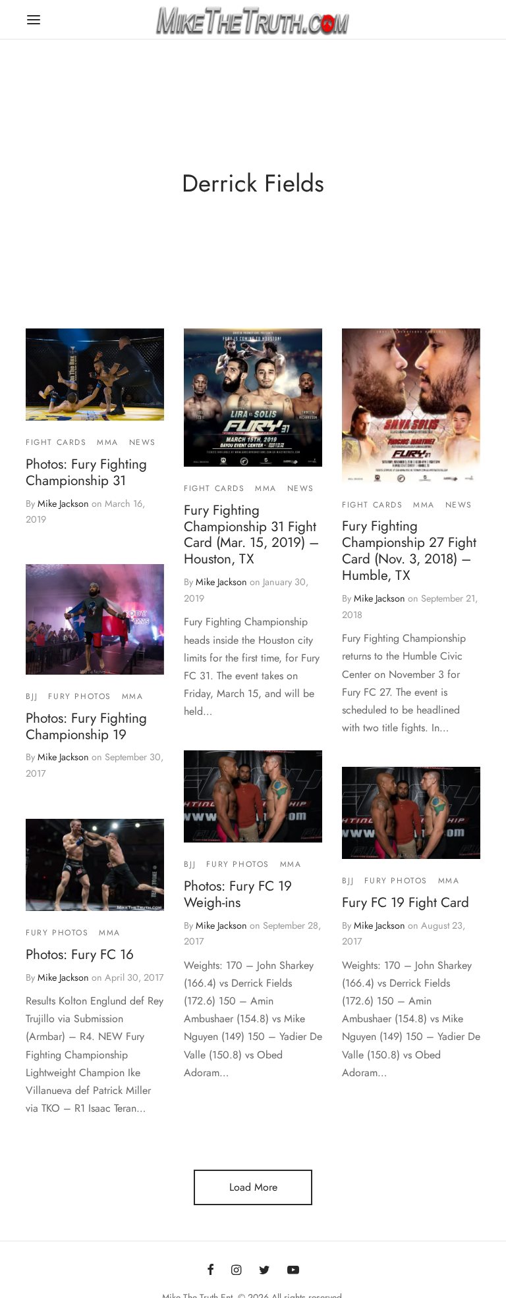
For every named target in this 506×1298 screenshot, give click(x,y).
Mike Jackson (63, 502)
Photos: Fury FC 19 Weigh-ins (238, 894)
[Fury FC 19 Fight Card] (411, 813)
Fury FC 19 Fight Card (405, 902)
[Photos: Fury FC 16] (95, 865)
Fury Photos (79, 696)
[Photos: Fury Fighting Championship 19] (95, 619)
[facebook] (210, 1270)
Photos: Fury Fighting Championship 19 (86, 726)
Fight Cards (56, 442)
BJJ (32, 696)
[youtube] (293, 1270)
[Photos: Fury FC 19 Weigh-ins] (253, 796)
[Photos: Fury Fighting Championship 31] (95, 374)
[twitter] (264, 1270)
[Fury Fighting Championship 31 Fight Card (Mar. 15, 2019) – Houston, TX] (253, 397)
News (142, 442)
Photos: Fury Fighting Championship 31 (86, 472)
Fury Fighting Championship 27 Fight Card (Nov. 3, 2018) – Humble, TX (409, 550)
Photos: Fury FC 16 (80, 954)
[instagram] (236, 1270)
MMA (108, 442)
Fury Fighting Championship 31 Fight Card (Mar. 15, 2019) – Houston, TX (251, 534)
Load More (253, 1187)
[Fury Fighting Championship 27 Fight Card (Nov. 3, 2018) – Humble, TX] (411, 405)
